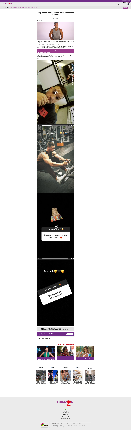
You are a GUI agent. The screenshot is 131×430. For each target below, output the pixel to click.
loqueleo (79, 427)
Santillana (63, 424)
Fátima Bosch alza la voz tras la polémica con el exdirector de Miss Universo (53, 382)
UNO (61, 425)
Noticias (7, 7)
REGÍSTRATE (127, 0)
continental (71, 425)
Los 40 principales (59, 424)
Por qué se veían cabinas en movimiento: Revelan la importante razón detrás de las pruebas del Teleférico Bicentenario (41, 383)
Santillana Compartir (68, 424)
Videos (10, 7)
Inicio (3, 7)
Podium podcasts (66, 427)
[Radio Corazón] (8, 4)
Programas (20, 7)
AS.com (76, 424)
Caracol (84, 424)
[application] (55, 93)
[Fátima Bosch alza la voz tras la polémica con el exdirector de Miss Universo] (53, 375)
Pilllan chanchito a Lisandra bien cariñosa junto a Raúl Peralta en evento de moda (55, 329)
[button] (56, 93)
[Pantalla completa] (73, 125)
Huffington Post (55, 425)
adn (80, 424)
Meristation (84, 427)
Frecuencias (30, 7)
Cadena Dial (62, 427)
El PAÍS (53, 424)
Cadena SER (73, 424)
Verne (79, 425)
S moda (75, 427)
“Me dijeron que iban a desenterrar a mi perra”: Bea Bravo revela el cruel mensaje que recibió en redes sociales (90, 383)
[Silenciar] (71, 125)
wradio (63, 425)
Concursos (15, 7)
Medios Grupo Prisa (44, 427)
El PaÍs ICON (70, 427)
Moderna (58, 427)
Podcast (25, 7)
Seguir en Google (70, 334)
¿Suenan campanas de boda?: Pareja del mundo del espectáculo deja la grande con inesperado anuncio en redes (65, 383)
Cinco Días (67, 425)
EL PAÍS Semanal (75, 425)
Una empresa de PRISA (44, 424)
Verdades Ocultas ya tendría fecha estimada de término (50, 328)
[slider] (55, 125)
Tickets (35, 7)
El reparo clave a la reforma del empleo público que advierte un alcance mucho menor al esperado (77, 383)
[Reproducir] (38, 125)
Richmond (53, 427)
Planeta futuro (88, 427)
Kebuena (84, 425)
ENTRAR (123, 0)
